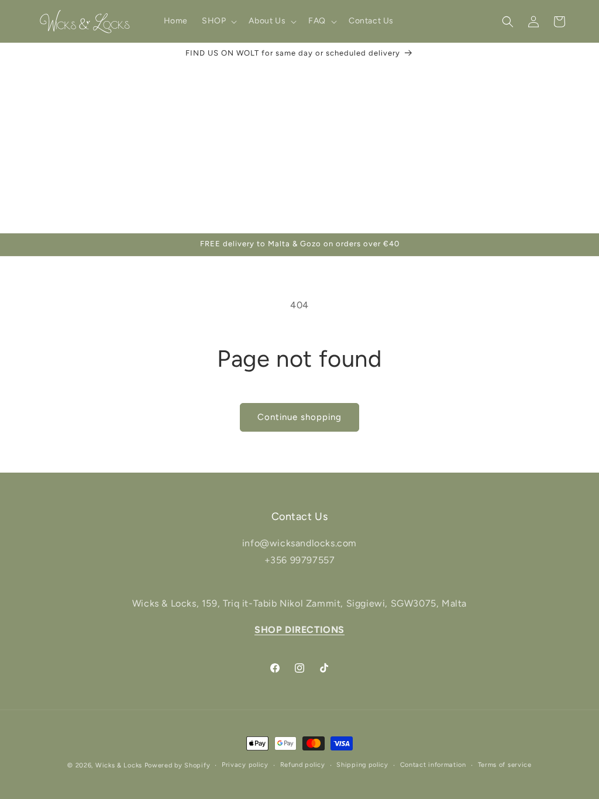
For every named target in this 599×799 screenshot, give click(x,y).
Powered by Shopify (177, 765)
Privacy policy (245, 765)
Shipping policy (362, 765)
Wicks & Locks (118, 765)
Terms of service (505, 765)
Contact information (433, 765)
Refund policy (302, 765)
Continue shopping (299, 417)
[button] (218, 21)
